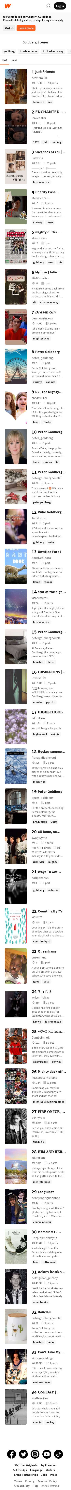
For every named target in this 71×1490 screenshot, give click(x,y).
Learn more (26, 28)
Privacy (29, 1481)
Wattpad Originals (26, 1465)
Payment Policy (47, 1481)
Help (35, 1486)
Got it (9, 28)
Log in (60, 6)
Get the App (19, 1470)
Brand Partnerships (26, 1475)
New (14, 60)
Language (36, 1470)
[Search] (48, 6)
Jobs (44, 1475)
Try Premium (48, 1465)
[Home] (24, 6)
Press (53, 1475)
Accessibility (22, 1486)
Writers (50, 1470)
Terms (18, 1481)
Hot (4, 60)
